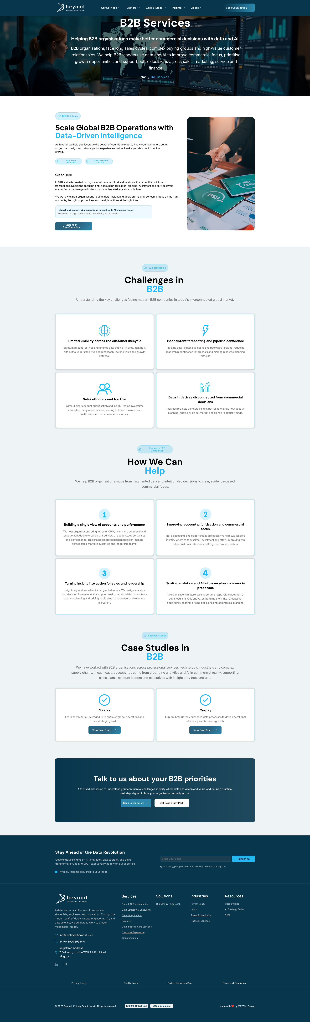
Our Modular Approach (168, 904)
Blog (227, 914)
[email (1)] (65, 964)
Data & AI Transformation (135, 904)
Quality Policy (131, 983)
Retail (193, 909)
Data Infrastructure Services (137, 926)
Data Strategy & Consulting (136, 909)
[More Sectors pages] (139, 8)
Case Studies (232, 903)
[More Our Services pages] (119, 8)
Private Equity (198, 904)
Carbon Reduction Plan (179, 983)
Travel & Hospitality (201, 915)
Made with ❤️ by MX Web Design (237, 1006)
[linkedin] (56, 964)
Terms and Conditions (234, 983)
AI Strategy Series (234, 909)
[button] (136, 1006)
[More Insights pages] (184, 8)
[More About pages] (201, 8)
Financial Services (200, 920)
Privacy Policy (79, 983)
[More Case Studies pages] (164, 8)
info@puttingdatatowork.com (76, 935)
